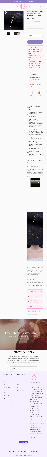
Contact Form (36, 425)
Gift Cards (6, 398)
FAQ (5, 384)
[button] (3, 6)
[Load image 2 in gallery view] (11, 33)
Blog (18, 384)
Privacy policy (29, 453)
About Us (19, 378)
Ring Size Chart (7, 387)
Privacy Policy (20, 390)
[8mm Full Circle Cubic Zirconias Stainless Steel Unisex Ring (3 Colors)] (33, 92)
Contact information (28, 455)
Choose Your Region (8, 402)
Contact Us (6, 395)
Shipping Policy (7, 378)
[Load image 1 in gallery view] (8, 33)
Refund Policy (7, 381)
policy (38, 134)
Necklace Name (31, 32)
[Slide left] (5, 33)
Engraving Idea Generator (7, 391)
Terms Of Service (21, 393)
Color (28, 24)
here (37, 155)
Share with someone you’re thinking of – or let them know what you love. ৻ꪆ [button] (34, 313)
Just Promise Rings (14, 453)
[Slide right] (22, 33)
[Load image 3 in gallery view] (15, 33)
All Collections (20, 387)
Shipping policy (19, 455)
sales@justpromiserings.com (38, 423)
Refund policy (22, 453)
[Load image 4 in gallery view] (18, 33)
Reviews (19, 381)
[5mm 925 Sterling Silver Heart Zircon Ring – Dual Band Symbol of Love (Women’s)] (40, 92)
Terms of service (36, 453)
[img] (35, 79)
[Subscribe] (35, 368)
